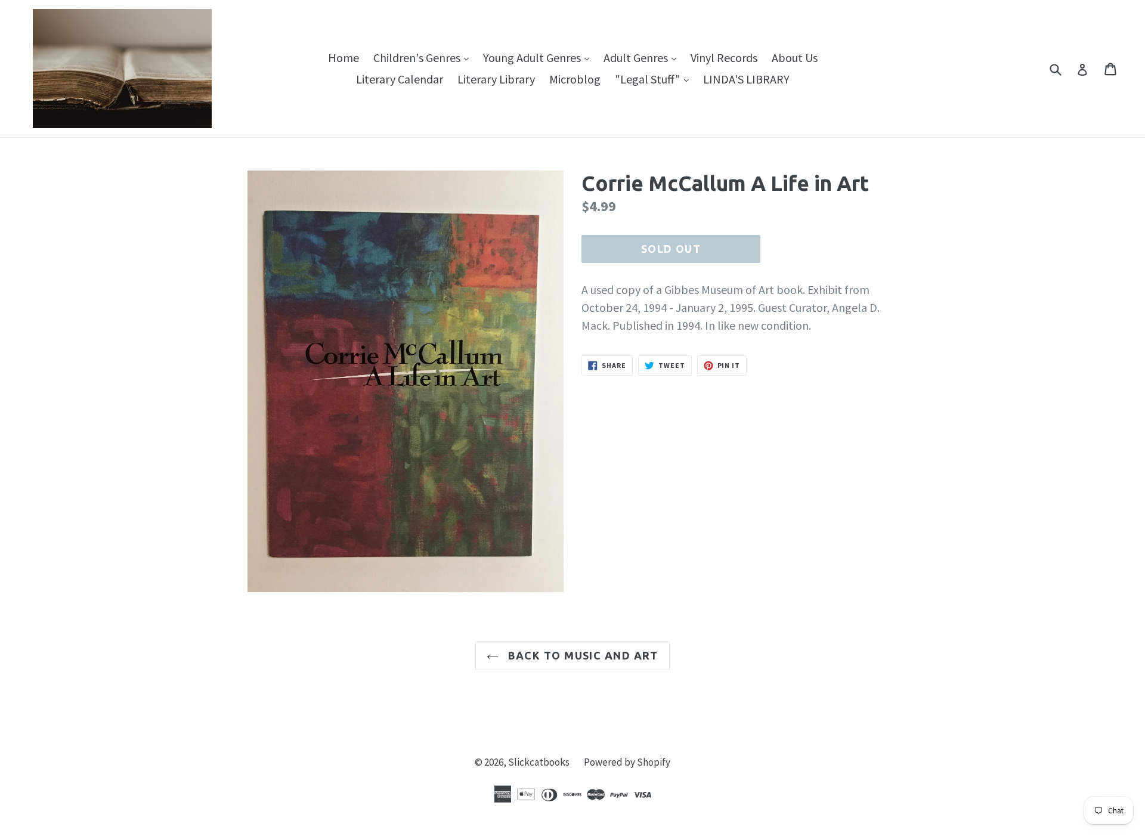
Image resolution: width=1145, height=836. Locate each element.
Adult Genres (643, 57)
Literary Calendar (399, 79)
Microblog (575, 79)
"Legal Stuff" (655, 78)
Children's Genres (424, 57)
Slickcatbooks (539, 762)
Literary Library (496, 79)
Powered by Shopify (627, 762)
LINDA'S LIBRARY (746, 79)
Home (343, 57)
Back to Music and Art (581, 655)
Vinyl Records (724, 57)
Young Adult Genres (539, 57)
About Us (795, 57)
